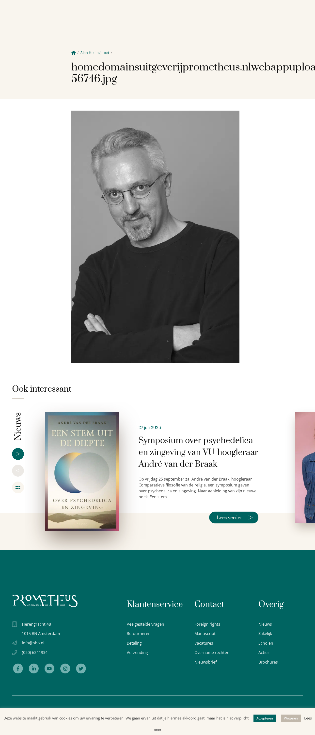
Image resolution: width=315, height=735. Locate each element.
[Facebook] (18, 668)
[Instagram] (65, 668)
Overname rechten (211, 652)
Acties (263, 652)
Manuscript (205, 633)
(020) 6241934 (34, 652)
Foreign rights (207, 624)
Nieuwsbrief (205, 662)
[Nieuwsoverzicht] (18, 487)
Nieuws (265, 624)
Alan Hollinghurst (94, 52)
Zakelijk (265, 633)
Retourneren (139, 633)
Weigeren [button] (291, 718)
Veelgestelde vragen (145, 624)
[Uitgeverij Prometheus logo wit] (45, 601)
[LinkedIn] (34, 668)
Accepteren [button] (264, 718)
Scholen (265, 643)
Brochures (268, 662)
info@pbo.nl (33, 643)
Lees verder (235, 517)
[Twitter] (81, 668)
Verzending (137, 652)
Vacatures (203, 643)
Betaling (134, 643)
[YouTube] (49, 668)
